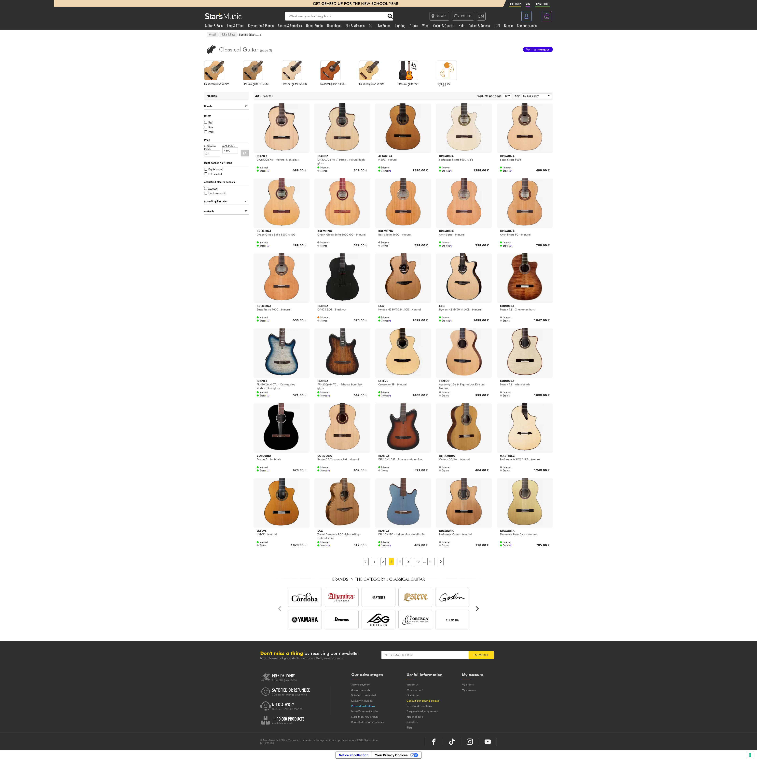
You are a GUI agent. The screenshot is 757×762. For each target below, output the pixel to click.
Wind (425, 25)
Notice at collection (353, 755)
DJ (371, 25)
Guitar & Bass (214, 25)
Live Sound (384, 25)
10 (418, 562)
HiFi (498, 25)
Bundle (509, 25)
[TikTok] (452, 742)
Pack (210, 132)
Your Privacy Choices (391, 755)
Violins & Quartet (444, 25)
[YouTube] (488, 742)
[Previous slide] (280, 609)
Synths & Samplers (290, 25)
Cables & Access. (480, 25)
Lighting (400, 25)
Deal (210, 122)
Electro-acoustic (217, 193)
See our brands (527, 25)
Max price (228, 145)
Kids (462, 25)
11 (431, 562)
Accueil (212, 34)
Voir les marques (538, 49)
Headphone (334, 25)
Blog (409, 727)
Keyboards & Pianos (261, 25)
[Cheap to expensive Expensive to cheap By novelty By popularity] (535, 95)
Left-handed (215, 174)
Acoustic (212, 188)
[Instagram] (470, 742)
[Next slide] (477, 609)
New (210, 127)
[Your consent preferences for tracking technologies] (750, 755)
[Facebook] (434, 742)
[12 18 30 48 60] (507, 95)
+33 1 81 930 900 (292, 709)
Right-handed (215, 169)
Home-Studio (314, 25)
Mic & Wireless (355, 25)
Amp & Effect (235, 25)
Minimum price (210, 147)
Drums (414, 25)
